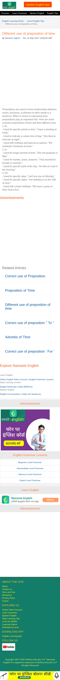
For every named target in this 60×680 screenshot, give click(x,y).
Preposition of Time (20, 290)
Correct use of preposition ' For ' (29, 351)
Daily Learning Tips (11, 618)
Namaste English (12, 38)
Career (5, 601)
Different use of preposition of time (27, 307)
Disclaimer (7, 595)
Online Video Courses (12, 610)
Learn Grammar (19, 13)
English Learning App (12, 636)
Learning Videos (9, 624)
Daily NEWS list (25, 387)
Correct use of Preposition (25, 276)
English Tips (52, 13)
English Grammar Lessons (41, 379)
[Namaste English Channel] (8, 647)
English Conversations (10, 394)
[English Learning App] (30, 499)
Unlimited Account (10, 627)
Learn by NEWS (9, 621)
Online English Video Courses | (14, 379)
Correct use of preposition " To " (29, 323)
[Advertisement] (30, 71)
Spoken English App (38, 4)
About (5, 586)
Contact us (7, 589)
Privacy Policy (8, 598)
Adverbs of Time (17, 337)
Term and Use (8, 592)
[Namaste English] (9, 5)
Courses (5, 13)
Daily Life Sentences (31, 394)
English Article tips (8, 387)
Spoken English (37, 13)
